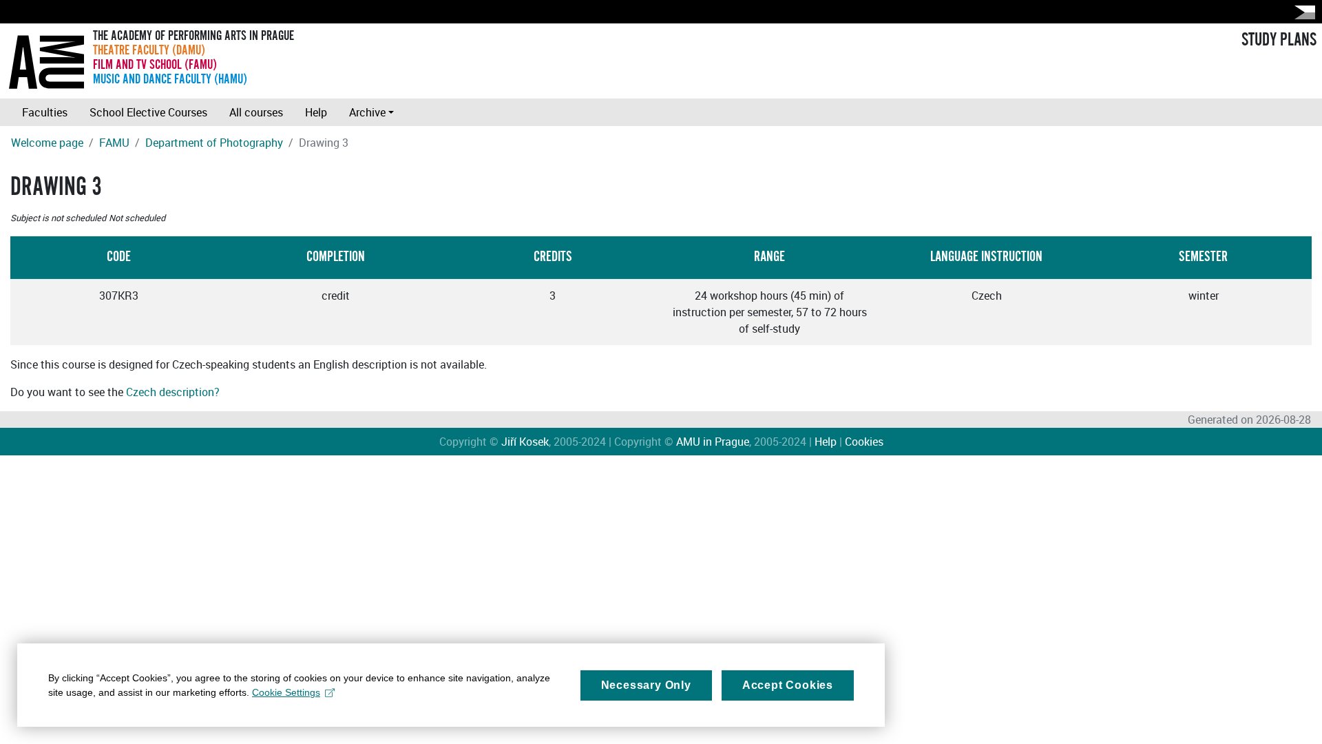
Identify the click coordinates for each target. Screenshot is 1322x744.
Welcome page (47, 142)
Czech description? (173, 392)
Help (316, 112)
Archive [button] (367, 112)
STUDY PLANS (1278, 40)
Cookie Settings (286, 692)
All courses (256, 112)
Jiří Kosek (525, 441)
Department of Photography (214, 142)
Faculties (44, 112)
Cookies (864, 441)
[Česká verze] (1302, 12)
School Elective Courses (148, 112)
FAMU (114, 142)
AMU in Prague (712, 441)
